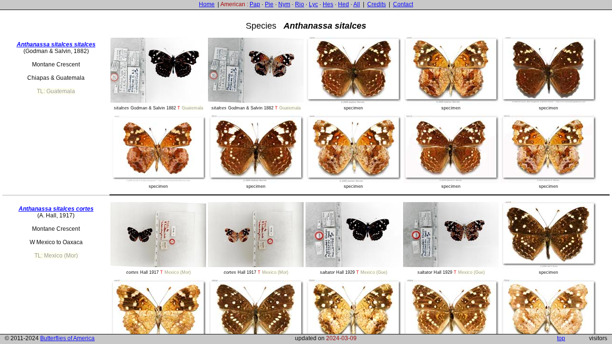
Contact (403, 4)
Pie (269, 4)
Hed (343, 4)
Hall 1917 (158, 272)
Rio (299, 4)
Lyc (313, 4)
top (561, 338)
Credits (376, 4)
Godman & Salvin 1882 (158, 108)
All (356, 4)
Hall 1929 (353, 272)
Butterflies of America (67, 338)
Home (207, 4)
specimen (353, 108)
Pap (255, 4)
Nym (284, 4)
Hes (328, 4)
